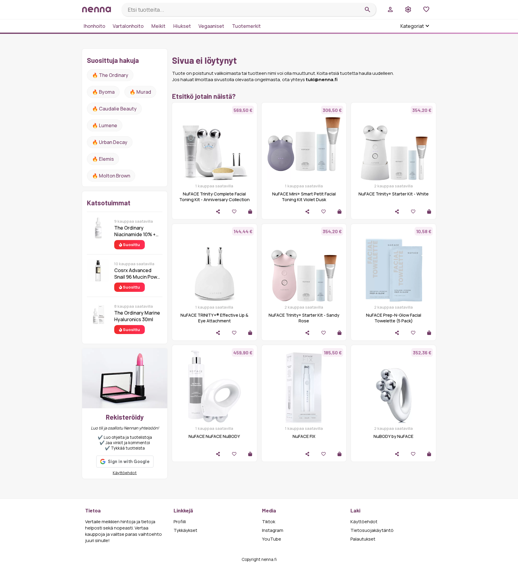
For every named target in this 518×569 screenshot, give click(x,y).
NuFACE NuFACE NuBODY (214, 436)
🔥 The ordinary (110, 75)
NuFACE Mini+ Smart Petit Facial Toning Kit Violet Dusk (304, 196)
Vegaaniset (211, 26)
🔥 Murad (140, 92)
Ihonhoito (94, 26)
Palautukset (362, 539)
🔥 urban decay (109, 142)
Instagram (272, 530)
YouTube (271, 539)
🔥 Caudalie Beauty (114, 108)
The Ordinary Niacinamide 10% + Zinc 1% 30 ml (135, 231)
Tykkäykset (185, 530)
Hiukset (182, 26)
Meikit (158, 26)
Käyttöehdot (125, 472)
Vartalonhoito (128, 26)
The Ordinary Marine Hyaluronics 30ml (137, 316)
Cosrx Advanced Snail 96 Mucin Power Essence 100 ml (138, 273)
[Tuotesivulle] (250, 211)
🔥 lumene (104, 125)
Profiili (180, 521)
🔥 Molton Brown (111, 175)
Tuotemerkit (246, 26)
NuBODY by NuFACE (393, 436)
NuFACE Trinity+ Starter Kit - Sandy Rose (304, 318)
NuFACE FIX (304, 436)
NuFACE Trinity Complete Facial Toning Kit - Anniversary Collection (214, 196)
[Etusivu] (99, 9)
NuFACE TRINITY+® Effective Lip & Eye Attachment (214, 318)
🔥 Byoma (103, 92)
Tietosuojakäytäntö (372, 530)
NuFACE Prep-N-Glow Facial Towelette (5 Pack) (393, 318)
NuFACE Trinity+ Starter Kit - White (394, 194)
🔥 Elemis (103, 159)
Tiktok (268, 521)
